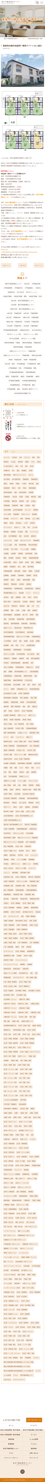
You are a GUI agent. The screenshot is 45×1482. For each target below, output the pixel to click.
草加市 (38, 601)
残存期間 (6, 645)
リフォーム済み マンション (11, 1257)
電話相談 (6, 859)
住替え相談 (26, 1266)
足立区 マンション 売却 (11, 1095)
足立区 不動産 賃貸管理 (11, 1043)
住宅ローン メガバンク (24, 1187)
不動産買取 (28, 1357)
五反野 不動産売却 (9, 881)
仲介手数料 (7, 479)
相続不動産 (25, 663)
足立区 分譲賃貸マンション (11, 1301)
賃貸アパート (31, 715)
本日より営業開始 (8, 667)
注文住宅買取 (16, 684)
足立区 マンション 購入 (11, 1086)
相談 (28, 606)
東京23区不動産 (33, 545)
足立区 (31, 466)
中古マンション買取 (9, 654)
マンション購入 (8, 1283)
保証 (15, 492)
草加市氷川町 (17, 628)
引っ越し (13, 462)
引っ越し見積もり (8, 466)
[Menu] (41, 2)
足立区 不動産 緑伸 (20, 741)
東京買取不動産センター (10, 593)
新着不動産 (24, 623)
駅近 (20, 536)
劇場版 (5, 789)
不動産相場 (36, 540)
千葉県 (27, 496)
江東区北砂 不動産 (24, 1008)
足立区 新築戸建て (9, 1296)
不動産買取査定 (17, 649)
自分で (28, 850)
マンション (7, 457)
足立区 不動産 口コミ (24, 1047)
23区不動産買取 (34, 671)
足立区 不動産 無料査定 (27, 938)
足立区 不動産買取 (33, 741)
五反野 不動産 (8, 794)
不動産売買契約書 (33, 558)
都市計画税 (17, 571)
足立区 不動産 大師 (9, 1336)
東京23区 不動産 (8, 811)
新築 (17, 466)
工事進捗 (19, 955)
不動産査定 (16, 514)
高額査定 (27, 807)
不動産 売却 (23, 1113)
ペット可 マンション (9, 1231)
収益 (24, 706)
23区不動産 (12, 619)
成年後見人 (19, 523)
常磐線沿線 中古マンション (29, 1244)
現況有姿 (20, 462)
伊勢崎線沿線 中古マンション (26, 1235)
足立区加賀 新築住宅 (28, 794)
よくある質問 (7, 1375)
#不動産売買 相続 (34, 364)
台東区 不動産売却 (22, 929)
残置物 (10, 671)
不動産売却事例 (23, 1196)
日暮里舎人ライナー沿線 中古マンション (15, 1239)
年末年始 (6, 663)
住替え (39, 462)
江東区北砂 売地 (35, 1012)
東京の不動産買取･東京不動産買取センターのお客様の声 (18, 1371)
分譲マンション (22, 1056)
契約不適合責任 (8, 492)
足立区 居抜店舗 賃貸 (10, 1349)
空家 (29, 706)
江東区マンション (15, 864)
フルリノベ (7, 872)
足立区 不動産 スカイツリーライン (30, 1052)
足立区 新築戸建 (23, 1209)
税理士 (34, 850)
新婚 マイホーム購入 (28, 1288)
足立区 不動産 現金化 (25, 934)
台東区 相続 (27, 1117)
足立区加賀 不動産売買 (10, 798)
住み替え (6, 597)
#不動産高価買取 (14, 381)
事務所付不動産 (28, 676)
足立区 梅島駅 (31, 1161)
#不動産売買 (36, 284)
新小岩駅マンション (27, 1270)
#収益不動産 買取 (20, 296)
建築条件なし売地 (8, 1178)
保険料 (30, 571)
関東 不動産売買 (15, 706)
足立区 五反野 (31, 1030)
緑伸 (26, 466)
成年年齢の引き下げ (28, 912)
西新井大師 (29, 1340)
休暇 (22, 916)
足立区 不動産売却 (21, 877)
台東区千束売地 (35, 1003)
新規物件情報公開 (16, 1200)
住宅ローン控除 (30, 811)
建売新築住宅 (30, 951)
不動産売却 (7, 496)
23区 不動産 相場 (25, 1060)
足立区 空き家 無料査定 (22, 1165)
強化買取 (21, 593)
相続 (33, 457)
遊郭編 (37, 785)
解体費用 (6, 912)
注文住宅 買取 (8, 754)
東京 (21, 1357)
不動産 (17, 483)
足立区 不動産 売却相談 (27, 1038)
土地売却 (27, 505)
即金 (17, 645)
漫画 (5, 619)
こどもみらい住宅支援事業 (11, 1100)
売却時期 (27, 518)
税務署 (5, 855)
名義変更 (26, 907)
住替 (35, 676)
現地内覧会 (25, 968)
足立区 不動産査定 (9, 929)
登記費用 (11, 558)
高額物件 (28, 575)
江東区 (12, 859)
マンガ (22, 645)
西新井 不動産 (31, 1274)
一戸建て (24, 483)
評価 (12, 645)
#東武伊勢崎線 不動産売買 (31, 343)
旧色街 (10, 711)
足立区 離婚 (31, 1213)
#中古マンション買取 (28, 338)
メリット (28, 593)
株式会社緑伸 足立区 (21, 920)
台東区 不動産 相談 (9, 942)
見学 (36, 973)
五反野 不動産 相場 (23, 1065)
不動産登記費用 (8, 571)
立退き (21, 807)
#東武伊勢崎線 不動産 (12, 343)
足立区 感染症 (35, 1322)
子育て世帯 (23, 1100)
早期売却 (35, 510)
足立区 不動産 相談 (28, 903)
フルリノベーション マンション (12, 1266)
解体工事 (14, 501)
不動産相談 (7, 505)
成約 (5, 536)
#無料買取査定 (31, 372)
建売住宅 (33, 536)
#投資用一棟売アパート (30, 389)
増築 (37, 614)
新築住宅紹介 (16, 968)
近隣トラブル (23, 1139)
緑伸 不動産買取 (8, 846)
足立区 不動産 (8, 724)
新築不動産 (33, 623)
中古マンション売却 (22, 881)
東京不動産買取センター (26, 1375)
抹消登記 (18, 558)
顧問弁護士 (13, 855)
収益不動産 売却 (8, 877)
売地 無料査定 (24, 698)
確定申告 (21, 850)
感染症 (15, 772)
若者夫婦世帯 (22, 1104)
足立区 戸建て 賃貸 (9, 1318)
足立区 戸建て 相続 (28, 1353)
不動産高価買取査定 (31, 890)
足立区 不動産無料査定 (10, 1209)
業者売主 (14, 802)
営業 (24, 684)
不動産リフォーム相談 (9, 781)
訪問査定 (13, 531)
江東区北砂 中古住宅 (9, 1012)
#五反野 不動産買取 (31, 326)
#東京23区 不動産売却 (14, 322)
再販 (26, 531)
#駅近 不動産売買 (12, 376)
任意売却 (32, 523)
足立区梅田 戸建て (9, 995)
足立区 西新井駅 (8, 1161)
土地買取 (6, 553)
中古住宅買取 (29, 833)
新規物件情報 (20, 619)
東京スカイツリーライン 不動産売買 (27, 837)
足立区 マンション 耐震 (26, 1349)
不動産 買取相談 (30, 916)
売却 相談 (32, 1017)
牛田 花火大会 (8, 1226)
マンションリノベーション (11, 964)
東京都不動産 (22, 545)
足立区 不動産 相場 (9, 1065)
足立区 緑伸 (19, 846)
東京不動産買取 (35, 658)
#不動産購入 (29, 288)
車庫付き (18, 789)
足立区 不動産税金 (22, 1143)
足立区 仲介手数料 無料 (27, 1305)
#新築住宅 (11, 292)
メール (38, 767)
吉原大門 (17, 711)
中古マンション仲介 (18, 833)
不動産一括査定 (34, 1196)
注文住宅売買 (7, 684)
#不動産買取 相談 (13, 389)
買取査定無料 (7, 977)
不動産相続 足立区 (9, 1292)
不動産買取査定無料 (22, 829)
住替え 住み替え (8, 868)
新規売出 (32, 601)
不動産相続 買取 (20, 885)
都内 (10, 772)
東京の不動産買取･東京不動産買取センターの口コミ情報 (18, 1362)
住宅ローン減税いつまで (10, 850)
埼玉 (29, 527)
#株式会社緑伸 (36, 355)
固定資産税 (7, 488)
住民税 (27, 562)
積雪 (14, 785)
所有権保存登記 (8, 588)
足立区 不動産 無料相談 (11, 1038)
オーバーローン (8, 527)
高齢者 (5, 523)
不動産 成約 (32, 1056)
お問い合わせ (7, 1379)
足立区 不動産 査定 (9, 1344)
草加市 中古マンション (10, 1253)
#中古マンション (31, 292)
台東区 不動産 (34, 1113)
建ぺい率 (25, 614)
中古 (21, 466)
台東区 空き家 (34, 925)
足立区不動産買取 (17, 510)
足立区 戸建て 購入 (26, 1086)
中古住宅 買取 (20, 728)
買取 (33, 505)
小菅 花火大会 (30, 1222)
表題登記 (28, 584)
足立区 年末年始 (20, 1327)
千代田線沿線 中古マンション (12, 1244)
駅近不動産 (30, 632)
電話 (32, 767)
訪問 (39, 684)
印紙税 (24, 571)
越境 (28, 772)
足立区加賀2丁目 (23, 973)
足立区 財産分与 (21, 1213)
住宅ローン (17, 527)
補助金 (32, 1108)
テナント (6, 689)
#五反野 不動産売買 (31, 322)
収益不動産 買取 (25, 872)
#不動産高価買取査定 (29, 381)
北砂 (32, 1135)
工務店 (16, 540)
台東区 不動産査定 (9, 925)
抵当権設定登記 (29, 588)
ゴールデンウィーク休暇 (10, 1196)
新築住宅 (6, 584)
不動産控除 (28, 846)
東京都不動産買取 (15, 663)
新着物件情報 (14, 702)
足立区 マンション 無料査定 (12, 1174)
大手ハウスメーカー (25, 540)
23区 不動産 (29, 724)
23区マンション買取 (21, 868)
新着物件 (6, 702)
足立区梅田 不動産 (21, 990)
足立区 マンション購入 (23, 1152)
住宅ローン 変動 (32, 1178)
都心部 (35, 575)
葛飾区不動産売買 (17, 680)
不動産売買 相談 (17, 894)
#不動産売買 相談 (28, 385)
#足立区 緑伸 (10, 364)
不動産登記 (14, 584)
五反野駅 (31, 492)
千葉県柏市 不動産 (9, 1204)
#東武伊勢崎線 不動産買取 (22, 347)
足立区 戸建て (8, 1126)
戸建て (29, 597)
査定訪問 (6, 706)
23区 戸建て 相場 (24, 1078)
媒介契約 (6, 899)
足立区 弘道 (7, 1034)
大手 (33, 606)
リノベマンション (23, 1253)
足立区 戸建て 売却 (26, 1095)
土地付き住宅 (16, 601)
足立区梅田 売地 (21, 995)
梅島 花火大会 (20, 1222)
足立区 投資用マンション (11, 1314)
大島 (27, 1135)
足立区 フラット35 (9, 1309)
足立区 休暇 (16, 1034)
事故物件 (21, 658)
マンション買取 (24, 549)
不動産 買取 (36, 789)
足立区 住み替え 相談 (10, 986)
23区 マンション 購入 (10, 1082)
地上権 (31, 641)
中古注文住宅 (28, 680)
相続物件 (6, 580)
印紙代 (24, 558)
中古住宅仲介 (7, 833)
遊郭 (5, 711)
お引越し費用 (7, 562)
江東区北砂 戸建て (23, 1012)
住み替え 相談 (23, 1017)
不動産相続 (22, 798)
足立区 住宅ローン (9, 1156)
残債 (32, 562)
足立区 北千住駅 (8, 1165)
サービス (38, 1371)
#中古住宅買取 (14, 338)
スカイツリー (32, 868)
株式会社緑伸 (22, 492)
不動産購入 (13, 566)
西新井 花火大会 (8, 1222)
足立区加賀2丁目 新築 (10, 693)
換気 (11, 767)
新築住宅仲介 (33, 829)
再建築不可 (7, 658)
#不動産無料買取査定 (16, 372)
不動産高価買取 (20, 890)
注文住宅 (26, 536)
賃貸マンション (22, 715)
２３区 (26, 523)
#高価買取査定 (15, 385)
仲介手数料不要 (16, 479)
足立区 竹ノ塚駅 (20, 1161)
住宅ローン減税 (20, 811)
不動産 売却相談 (8, 920)
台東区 (16, 1113)
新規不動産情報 (30, 619)
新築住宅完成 (7, 968)
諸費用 (5, 566)
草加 (29, 684)
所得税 (21, 562)
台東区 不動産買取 (22, 925)
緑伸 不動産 (7, 785)
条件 (12, 737)
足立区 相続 (17, 1126)
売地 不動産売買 (8, 728)
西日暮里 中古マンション (26, 1130)
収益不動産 (15, 872)
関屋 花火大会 (18, 1226)
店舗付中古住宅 (8, 759)
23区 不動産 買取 (31, 977)
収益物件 (13, 575)
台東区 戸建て (17, 1117)
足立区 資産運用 (24, 1314)
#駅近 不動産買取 (27, 376)
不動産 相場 (14, 1060)
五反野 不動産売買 (24, 693)
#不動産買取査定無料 (10, 330)
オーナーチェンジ (8, 951)
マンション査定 (8, 545)
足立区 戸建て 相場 (26, 1073)
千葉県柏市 (27, 1200)
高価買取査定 (7, 894)
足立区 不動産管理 (9, 1143)
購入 (19, 566)
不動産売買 (25, 479)
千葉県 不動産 (36, 1200)
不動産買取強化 (36, 636)
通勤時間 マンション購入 (11, 1248)
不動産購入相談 (36, 1165)
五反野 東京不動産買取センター (12, 820)
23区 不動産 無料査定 (10, 982)
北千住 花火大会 (32, 1218)
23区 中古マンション (31, 1226)
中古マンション (26, 514)
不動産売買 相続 (34, 881)
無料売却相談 (34, 907)
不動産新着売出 (8, 676)
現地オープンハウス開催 (10, 973)
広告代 (15, 562)
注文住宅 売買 (31, 750)
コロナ (33, 462)
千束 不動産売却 (22, 942)
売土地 (35, 597)
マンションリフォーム (21, 960)
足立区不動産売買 (8, 632)
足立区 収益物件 (8, 990)
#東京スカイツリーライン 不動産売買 (22, 351)
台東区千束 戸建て (23, 1003)
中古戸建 (6, 549)
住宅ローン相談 (28, 955)
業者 (20, 641)
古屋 (23, 947)
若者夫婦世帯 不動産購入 (11, 1108)
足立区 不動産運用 (35, 1292)
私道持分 (21, 772)
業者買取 (35, 864)
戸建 (15, 545)
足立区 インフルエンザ (10, 1322)
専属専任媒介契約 (34, 899)
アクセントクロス (33, 781)
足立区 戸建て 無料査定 (11, 1357)
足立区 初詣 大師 (9, 1340)
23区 (24, 597)
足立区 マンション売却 (25, 1121)
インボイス (33, 1139)
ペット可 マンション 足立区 (12, 1288)
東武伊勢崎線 (7, 475)
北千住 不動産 (8, 1279)
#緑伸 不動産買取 (30, 360)
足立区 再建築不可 (24, 986)
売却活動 (6, 518)
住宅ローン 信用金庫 (9, 1187)
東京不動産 (30, 566)
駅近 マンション (8, 1261)
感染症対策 (37, 763)
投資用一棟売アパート (27, 1021)
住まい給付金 (22, 802)
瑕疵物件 (14, 658)
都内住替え (7, 802)
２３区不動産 (7, 641)
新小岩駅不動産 (15, 1270)
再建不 (17, 947)
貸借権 (37, 641)
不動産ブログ (29, 667)
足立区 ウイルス (8, 1327)
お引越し (33, 501)
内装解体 (29, 964)
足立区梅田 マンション (10, 999)
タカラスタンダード (18, 977)
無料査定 (24, 470)
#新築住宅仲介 (25, 330)
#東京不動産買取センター (13, 284)
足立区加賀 (17, 794)
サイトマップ (34, 1458)
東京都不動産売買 (34, 689)
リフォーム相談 (22, 781)
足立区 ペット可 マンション (12, 1353)
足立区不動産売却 (8, 816)
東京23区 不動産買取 (31, 824)
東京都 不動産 (27, 719)
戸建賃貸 (28, 947)
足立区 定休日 (36, 1034)
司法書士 (6, 864)
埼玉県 (21, 496)
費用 (5, 558)
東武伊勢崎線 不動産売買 (11, 698)
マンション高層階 (21, 859)
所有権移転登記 (18, 588)
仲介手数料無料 (13, 536)
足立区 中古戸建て (22, 1296)
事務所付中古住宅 (33, 754)
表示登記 (21, 584)
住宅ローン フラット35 (22, 1183)
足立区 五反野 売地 (24, 1025)
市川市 (37, 802)
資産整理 (18, 597)
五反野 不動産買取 (9, 829)
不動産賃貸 (15, 505)
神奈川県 (33, 496)
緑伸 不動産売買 (30, 842)
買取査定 (38, 562)
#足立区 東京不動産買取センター (22, 301)
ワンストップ (17, 1170)
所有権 (22, 702)
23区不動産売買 (13, 776)
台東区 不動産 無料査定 (11, 938)
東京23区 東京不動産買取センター (13, 824)
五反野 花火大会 (20, 1218)
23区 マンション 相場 (10, 1078)
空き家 (15, 641)
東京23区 (31, 483)
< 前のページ (6, 265)
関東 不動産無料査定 (9, 732)
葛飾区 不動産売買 (9, 750)
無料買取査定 (7, 649)
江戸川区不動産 (36, 1266)
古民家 (37, 667)
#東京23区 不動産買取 (31, 317)
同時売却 (21, 501)
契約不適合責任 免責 (19, 1030)
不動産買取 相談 (29, 894)
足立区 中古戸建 (23, 1148)
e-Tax (26, 855)
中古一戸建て (14, 549)
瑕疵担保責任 (32, 488)
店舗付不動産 (17, 676)
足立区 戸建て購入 (9, 1152)
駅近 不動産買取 (8, 890)
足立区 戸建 (16, 1331)
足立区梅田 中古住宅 (34, 990)
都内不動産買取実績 (32, 798)
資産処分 (35, 610)
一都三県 (14, 496)
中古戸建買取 (27, 649)
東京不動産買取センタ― (21, 671)
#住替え (38, 288)
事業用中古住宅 (8, 741)
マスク (21, 767)
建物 (39, 496)
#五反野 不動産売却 (14, 326)
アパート (6, 737)
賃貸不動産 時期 (34, 732)
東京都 (11, 483)
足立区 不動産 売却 (25, 982)
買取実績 (31, 802)
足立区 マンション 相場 (11, 1073)
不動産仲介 (7, 470)
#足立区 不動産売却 (13, 317)
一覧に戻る (22, 265)
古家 (27, 501)
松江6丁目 (6, 606)
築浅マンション (8, 628)
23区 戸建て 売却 (24, 1091)
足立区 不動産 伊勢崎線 (11, 1052)
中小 (38, 606)
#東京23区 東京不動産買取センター (22, 309)
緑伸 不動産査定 (21, 1191)
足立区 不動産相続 (9, 907)
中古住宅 (14, 457)
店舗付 (11, 789)
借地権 (26, 641)
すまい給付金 (30, 654)
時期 (21, 518)
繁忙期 (5, 719)
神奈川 (34, 684)
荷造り (14, 488)
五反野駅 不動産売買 (9, 715)
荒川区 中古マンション (10, 1130)
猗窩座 (24, 785)
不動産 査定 (15, 1021)
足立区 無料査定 (20, 951)
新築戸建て (17, 1283)
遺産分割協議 (26, 580)
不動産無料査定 (20, 667)
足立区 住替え (25, 1301)
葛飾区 (27, 462)
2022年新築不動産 (31, 702)
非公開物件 (35, 1174)
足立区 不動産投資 (9, 1213)
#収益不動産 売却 (35, 296)
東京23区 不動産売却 (34, 877)
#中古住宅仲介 (37, 330)
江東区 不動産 (20, 1135)
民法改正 (38, 912)
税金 (37, 483)
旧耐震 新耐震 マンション (28, 1257)
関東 (12, 610)
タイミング (28, 510)
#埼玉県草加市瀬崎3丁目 (22, 393)
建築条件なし (7, 1030)
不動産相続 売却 (8, 885)
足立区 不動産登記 (22, 1156)
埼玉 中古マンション (9, 1235)
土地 (20, 457)
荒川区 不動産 (28, 1126)
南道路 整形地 (37, 1025)
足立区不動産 (7, 510)
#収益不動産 (7, 296)
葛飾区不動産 (7, 680)
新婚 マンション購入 (23, 1231)
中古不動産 (7, 501)
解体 (29, 610)
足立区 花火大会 (8, 1218)
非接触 (5, 767)
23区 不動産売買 (19, 724)
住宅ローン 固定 (8, 1183)
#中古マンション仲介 (14, 334)
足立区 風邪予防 (23, 1322)
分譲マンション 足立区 (29, 1283)
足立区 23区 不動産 (9, 1056)
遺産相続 (19, 907)
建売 (24, 566)
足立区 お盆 (26, 1034)
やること (30, 475)
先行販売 (25, 601)
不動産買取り (34, 479)
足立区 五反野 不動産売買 (21, 759)
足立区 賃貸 (7, 1331)
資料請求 (22, 606)
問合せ (27, 767)
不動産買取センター (22, 689)
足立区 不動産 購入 (9, 1047)
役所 (19, 488)
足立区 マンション (28, 1331)
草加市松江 (14, 606)
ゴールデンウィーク (13, 916)
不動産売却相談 (8, 1170)
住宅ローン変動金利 (9, 1191)
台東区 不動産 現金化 (10, 934)
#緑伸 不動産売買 (15, 360)
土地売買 (13, 553)
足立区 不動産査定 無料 (11, 1305)
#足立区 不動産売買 (14, 313)
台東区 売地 (7, 1117)
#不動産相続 (21, 364)
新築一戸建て (7, 601)
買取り (5, 483)
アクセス (15, 1375)
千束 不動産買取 (8, 947)
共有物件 (6, 1060)
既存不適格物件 (8, 614)
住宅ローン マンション (26, 1248)
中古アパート (7, 807)
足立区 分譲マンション (10, 1148)
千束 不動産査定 (34, 942)
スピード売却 (7, 514)
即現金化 (6, 462)
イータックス (34, 855)
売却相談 (34, 514)
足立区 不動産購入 (22, 1292)
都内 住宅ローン (20, 1178)
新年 (32, 663)
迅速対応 (38, 588)
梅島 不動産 (21, 1274)
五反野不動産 (28, 553)
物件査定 (30, 1191)
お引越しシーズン (22, 732)
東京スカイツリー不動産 (23, 636)
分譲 (19, 785)
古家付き (6, 903)
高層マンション (27, 864)
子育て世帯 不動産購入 (10, 1104)
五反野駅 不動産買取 (9, 763)
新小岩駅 (6, 1270)
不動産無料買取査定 (31, 728)
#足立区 (27, 284)
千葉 (24, 527)
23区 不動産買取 (34, 746)
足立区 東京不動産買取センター (24, 816)
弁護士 (18, 580)
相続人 (12, 580)
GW (5, 916)
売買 (33, 580)
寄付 (5, 776)
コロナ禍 (34, 527)
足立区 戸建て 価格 (26, 1069)
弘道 (5, 772)
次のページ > (38, 265)
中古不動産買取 (21, 654)
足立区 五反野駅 (34, 1156)
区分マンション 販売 (22, 1204)
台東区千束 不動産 (24, 999)
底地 (27, 658)
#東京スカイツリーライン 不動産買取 (16, 355)
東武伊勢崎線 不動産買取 (25, 763)
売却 (38, 457)
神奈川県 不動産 (8, 960)
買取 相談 (7, 1021)
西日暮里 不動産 (8, 1135)
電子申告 (20, 855)
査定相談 (6, 531)
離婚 (21, 505)
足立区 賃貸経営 (22, 1318)
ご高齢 (23, 610)
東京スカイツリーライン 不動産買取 (13, 842)
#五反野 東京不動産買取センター (22, 305)
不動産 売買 (27, 1279)
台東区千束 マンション (10, 1008)
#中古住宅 (20, 292)
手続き (24, 488)
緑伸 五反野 (33, 920)
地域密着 (6, 610)
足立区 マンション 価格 (11, 1069)
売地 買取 (34, 698)
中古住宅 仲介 (21, 750)
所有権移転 (35, 807)
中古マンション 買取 (20, 754)
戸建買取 (33, 549)
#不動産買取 (8, 288)
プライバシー (14, 518)
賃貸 (12, 597)
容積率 (31, 614)
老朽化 (15, 807)
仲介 (13, 470)
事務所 (12, 689)
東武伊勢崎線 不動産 (9, 837)
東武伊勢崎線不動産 (9, 636)
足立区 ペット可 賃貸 (24, 1344)
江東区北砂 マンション (10, 1017)
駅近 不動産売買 (32, 885)
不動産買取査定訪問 (22, 746)
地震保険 (6, 575)
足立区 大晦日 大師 (23, 1336)
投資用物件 (21, 575)
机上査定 (20, 531)
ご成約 (17, 610)
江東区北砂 (7, 1139)
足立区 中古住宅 (15, 912)
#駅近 (37, 376)
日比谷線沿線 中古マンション (24, 1261)
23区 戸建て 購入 (24, 1082)
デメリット (36, 593)
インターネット (20, 737)
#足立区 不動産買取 (31, 313)
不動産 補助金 (8, 1113)
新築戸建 (6, 623)
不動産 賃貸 (17, 1279)
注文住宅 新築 (24, 1108)
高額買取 (22, 964)
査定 (18, 470)
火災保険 (37, 571)
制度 (38, 654)
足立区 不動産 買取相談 (27, 1043)
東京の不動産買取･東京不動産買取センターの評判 (17, 1366)
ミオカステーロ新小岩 (9, 1274)
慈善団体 (33, 772)
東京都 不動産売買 (15, 719)
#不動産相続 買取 (30, 368)
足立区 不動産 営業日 (33, 1327)
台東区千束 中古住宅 (9, 1003)
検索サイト (29, 737)
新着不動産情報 (15, 623)
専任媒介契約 (23, 899)
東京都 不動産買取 (9, 746)
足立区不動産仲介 (20, 632)
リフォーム (27, 457)
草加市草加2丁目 (28, 628)
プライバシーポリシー (19, 1379)
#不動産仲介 (19, 288)
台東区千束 (15, 1139)
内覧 (31, 973)
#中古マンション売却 (31, 334)
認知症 (11, 523)
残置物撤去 (31, 859)
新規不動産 (7, 1200)
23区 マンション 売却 (10, 1091)
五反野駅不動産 (31, 645)
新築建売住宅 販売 (9, 955)
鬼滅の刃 (34, 706)
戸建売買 (20, 553)
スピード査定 (35, 518)
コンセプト (36, 1357)
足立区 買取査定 (15, 903)
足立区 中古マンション (10, 1121)
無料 (5, 671)
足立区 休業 (20, 1340)
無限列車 (31, 785)
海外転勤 (26, 1170)
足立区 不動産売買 (27, 711)
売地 (36, 553)
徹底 (16, 767)
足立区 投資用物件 (22, 1309)
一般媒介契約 (14, 899)
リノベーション (34, 531)
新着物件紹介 (25, 1174)
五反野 (30, 470)
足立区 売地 (36, 1117)
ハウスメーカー (8, 540)
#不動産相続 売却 (15, 368)
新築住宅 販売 (27, 789)
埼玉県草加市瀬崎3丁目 (10, 1025)
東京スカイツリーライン (19, 475)
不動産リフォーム (24, 776)
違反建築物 (17, 614)
